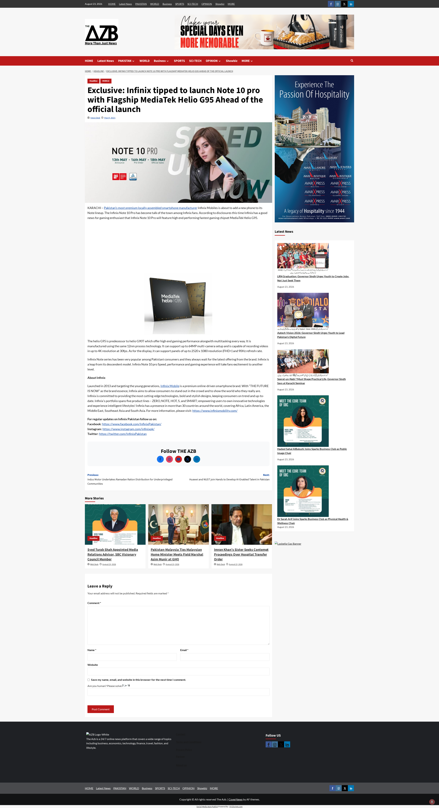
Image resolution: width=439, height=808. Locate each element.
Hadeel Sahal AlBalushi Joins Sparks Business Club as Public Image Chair (312, 451)
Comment (94, 602)
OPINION (206, 3)
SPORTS (179, 3)
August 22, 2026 (235, 564)
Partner (180, 756)
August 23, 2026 (109, 564)
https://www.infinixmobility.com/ (215, 411)
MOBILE (105, 81)
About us (181, 765)
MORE (231, 3)
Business (167, 3)
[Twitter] (187, 459)
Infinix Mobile (170, 386)
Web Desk (94, 564)
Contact (180, 734)
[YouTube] (178, 459)
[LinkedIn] (196, 459)
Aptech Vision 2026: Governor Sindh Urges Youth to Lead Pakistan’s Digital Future (311, 334)
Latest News (125, 3)
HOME (112, 3)
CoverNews (235, 799)
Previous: (130, 479)
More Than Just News (101, 43)
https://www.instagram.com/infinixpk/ (129, 429)
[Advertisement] (178, 248)
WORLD (154, 3)
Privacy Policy (184, 749)
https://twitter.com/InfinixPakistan (123, 434)
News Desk (95, 117)
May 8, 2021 (109, 117)
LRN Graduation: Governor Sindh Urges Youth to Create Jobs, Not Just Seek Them (313, 278)
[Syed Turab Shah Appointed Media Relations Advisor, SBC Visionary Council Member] (115, 524)
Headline (93, 81)
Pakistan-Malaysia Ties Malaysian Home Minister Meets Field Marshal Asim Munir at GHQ (177, 554)
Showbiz (219, 3)
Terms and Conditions (188, 741)
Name (91, 650)
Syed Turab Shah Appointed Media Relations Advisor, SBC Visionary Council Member (112, 554)
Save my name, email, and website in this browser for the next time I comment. (138, 679)
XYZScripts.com (235, 806)
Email (184, 650)
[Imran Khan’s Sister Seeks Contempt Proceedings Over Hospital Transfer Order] (241, 524)
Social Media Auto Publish (207, 806)
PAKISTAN (141, 3)
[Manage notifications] (432, 802)
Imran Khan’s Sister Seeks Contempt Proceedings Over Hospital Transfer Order (241, 554)
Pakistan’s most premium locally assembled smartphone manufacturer (150, 208)
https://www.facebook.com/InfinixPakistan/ (131, 424)
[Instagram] (169, 459)
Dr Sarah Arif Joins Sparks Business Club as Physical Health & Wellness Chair (312, 521)
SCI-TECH (192, 3)
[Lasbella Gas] (288, 543)
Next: (229, 477)
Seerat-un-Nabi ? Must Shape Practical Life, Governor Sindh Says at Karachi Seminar (311, 381)
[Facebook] (160, 459)
